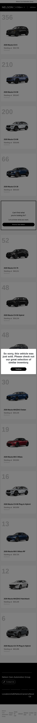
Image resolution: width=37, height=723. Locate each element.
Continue (18, 369)
